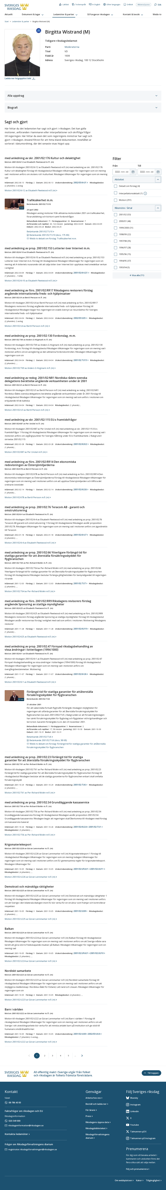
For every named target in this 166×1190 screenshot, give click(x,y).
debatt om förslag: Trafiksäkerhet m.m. (53, 238)
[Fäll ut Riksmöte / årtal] (158, 208)
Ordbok (130, 4)
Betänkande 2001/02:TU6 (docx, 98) (48, 740)
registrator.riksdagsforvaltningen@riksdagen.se (32, 1149)
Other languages (113, 4)
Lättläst (66, 4)
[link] (29, 1055)
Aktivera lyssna (143, 4)
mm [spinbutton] (123, 171)
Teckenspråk (80, 4)
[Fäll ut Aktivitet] (158, 179)
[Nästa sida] (82, 1055)
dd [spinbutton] (127, 171)
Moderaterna (72, 46)
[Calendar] (133, 172)
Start (7, 21)
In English (96, 4)
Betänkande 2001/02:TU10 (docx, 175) (49, 235)
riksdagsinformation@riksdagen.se (26, 1125)
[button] (32, 14)
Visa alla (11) (146, 275)
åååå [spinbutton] (117, 171)
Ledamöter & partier (20, 21)
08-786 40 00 (15, 1102)
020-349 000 (14, 1120)
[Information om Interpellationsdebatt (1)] (145, 193)
